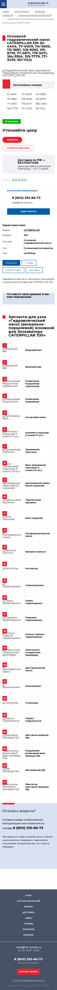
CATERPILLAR (32, 230)
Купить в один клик (18, 148)
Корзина (28, 935)
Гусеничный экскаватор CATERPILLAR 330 (34, 15)
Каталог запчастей (21, 11)
